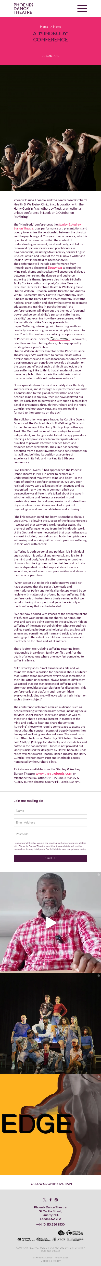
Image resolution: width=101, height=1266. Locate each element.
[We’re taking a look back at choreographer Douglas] (50, 922)
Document (55, 267)
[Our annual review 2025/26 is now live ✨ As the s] (50, 1023)
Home (44, 26)
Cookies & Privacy (51, 1260)
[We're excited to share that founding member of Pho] (50, 1124)
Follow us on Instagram (50, 1184)
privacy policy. (78, 849)
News (57, 26)
